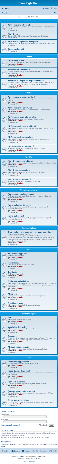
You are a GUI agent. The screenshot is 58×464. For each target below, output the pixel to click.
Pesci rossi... (13, 263)
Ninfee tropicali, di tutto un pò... (22, 146)
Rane (10, 318)
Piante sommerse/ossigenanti (21, 194)
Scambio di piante (29, 228)
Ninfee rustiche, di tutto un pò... (22, 117)
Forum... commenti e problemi (21, 391)
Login (3, 412)
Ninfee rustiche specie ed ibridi (21, 97)
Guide (29, 21)
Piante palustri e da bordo (19, 205)
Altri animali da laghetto (18, 347)
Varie (29, 358)
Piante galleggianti (16, 216)
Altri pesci (12, 294)
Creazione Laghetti (16, 60)
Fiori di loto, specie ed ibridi (20, 161)
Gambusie (12, 272)
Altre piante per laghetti (29, 190)
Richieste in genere (16, 382)
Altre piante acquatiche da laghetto (23, 42)
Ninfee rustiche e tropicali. (19, 25)
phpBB (21, 456)
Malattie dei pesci (15, 303)
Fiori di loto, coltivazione (19, 170)
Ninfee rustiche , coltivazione (20, 108)
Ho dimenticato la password (10, 425)
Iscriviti (11, 412)
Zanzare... (12, 336)
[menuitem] (7, 8)
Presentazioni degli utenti (19, 371)
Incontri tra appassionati (18, 362)
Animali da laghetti (29, 314)
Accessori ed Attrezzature (19, 70)
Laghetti (29, 56)
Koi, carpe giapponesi (17, 254)
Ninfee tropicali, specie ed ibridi (22, 126)
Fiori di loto (13, 34)
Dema (3, 447)
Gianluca (20, 64)
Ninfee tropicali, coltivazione (20, 137)
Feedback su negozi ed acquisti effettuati (26, 81)
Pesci (29, 250)
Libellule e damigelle (17, 327)
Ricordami (42, 425)
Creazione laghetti (16, 49)
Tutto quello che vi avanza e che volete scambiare (29, 232)
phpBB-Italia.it (35, 458)
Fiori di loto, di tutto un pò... (20, 179)
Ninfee (29, 93)
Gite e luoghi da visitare (18, 400)
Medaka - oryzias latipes (18, 281)
